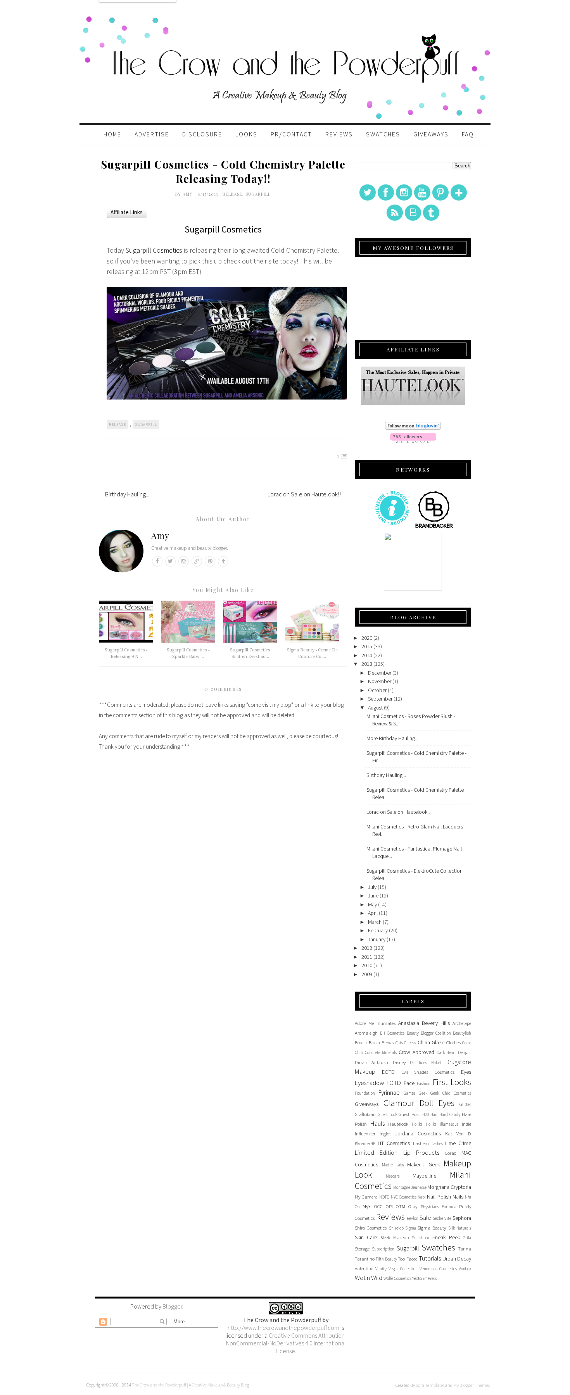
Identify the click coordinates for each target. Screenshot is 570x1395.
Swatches (383, 134)
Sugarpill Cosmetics (154, 250)
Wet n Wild (368, 1277)
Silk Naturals (459, 1228)
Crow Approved (416, 1052)
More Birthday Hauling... (392, 738)
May (372, 904)
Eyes (466, 1071)
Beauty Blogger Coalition (429, 1033)
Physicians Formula (438, 1206)
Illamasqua (449, 1124)
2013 (366, 663)
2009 (366, 974)
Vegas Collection (403, 1268)
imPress (430, 1278)
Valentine (364, 1268)
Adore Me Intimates (375, 1023)
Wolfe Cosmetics (397, 1278)
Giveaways (431, 134)
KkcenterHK (365, 1143)
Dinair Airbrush (371, 1062)
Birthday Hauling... (127, 494)
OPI (389, 1206)
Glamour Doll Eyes (418, 1102)
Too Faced (407, 1259)
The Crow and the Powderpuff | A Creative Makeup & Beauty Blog (190, 1385)
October (377, 690)
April (373, 912)
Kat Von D (458, 1134)
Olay (412, 1206)
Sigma (410, 1228)
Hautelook (398, 1124)
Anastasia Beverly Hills (424, 1023)
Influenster (365, 1134)
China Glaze (431, 1042)
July (372, 887)
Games (409, 1093)
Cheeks (410, 1042)
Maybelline (424, 1175)
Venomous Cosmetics (438, 1268)
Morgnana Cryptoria (449, 1186)
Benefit (361, 1042)
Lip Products (421, 1152)
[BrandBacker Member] (434, 527)
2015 (366, 646)
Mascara (393, 1176)
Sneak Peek (445, 1237)
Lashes (437, 1143)
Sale (425, 1217)
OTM (400, 1206)
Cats (399, 1042)
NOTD (384, 1197)
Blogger (172, 1306)
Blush (374, 1042)
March (375, 921)
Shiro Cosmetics (371, 1228)
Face (409, 1083)
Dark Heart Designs (454, 1052)
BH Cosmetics (392, 1033)
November (379, 681)
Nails (458, 1196)
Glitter (465, 1104)
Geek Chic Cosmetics (450, 1093)
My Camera (366, 1197)
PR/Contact (291, 134)
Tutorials (430, 1258)
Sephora (462, 1217)
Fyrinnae (389, 1092)
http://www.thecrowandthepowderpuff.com (283, 1327)
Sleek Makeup (394, 1237)
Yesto (417, 1278)
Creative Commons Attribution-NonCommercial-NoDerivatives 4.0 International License (286, 1343)
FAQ (468, 134)
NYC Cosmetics (403, 1197)
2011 (366, 956)
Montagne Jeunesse (410, 1187)
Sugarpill (258, 194)
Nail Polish (439, 1196)
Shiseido (396, 1228)
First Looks (452, 1081)
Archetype (462, 1023)
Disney (399, 1062)
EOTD (388, 1071)
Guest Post (409, 1114)
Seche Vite (442, 1218)
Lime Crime (458, 1143)
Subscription (383, 1249)
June (373, 895)
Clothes (453, 1042)
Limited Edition (376, 1152)
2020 (366, 637)
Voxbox (465, 1268)
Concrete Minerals (381, 1052)
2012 (366, 947)
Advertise (152, 134)
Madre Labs (393, 1165)
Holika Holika (424, 1124)
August (375, 707)
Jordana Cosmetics (418, 1133)
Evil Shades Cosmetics (428, 1072)
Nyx (367, 1206)
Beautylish (462, 1033)
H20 (425, 1114)
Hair (434, 1114)
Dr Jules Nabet (426, 1062)
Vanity (381, 1268)
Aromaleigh (366, 1033)
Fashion (423, 1083)
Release (232, 194)
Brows (388, 1042)
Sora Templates (430, 1385)
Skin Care (366, 1237)
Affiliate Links (127, 212)
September (380, 698)
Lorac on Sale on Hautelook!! (304, 494)
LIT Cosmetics (394, 1143)
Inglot (385, 1134)
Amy (188, 194)
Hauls (377, 1123)
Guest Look (387, 1114)
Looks (246, 134)
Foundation (365, 1093)
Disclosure (202, 134)
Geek (423, 1093)
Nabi (422, 1197)
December (379, 672)
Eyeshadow (369, 1082)
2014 (366, 655)
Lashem (421, 1143)
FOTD (394, 1082)
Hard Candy (449, 1114)
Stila (467, 1237)
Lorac (450, 1153)
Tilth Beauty (386, 1259)
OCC (378, 1206)
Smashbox (421, 1237)
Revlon (412, 1218)
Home (112, 134)
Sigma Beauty (432, 1228)
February (378, 930)
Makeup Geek (423, 1164)
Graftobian (365, 1114)
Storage (362, 1249)
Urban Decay (456, 1258)
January (376, 939)
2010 (366, 965)
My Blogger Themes (471, 1385)
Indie (466, 1124)
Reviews (339, 134)
